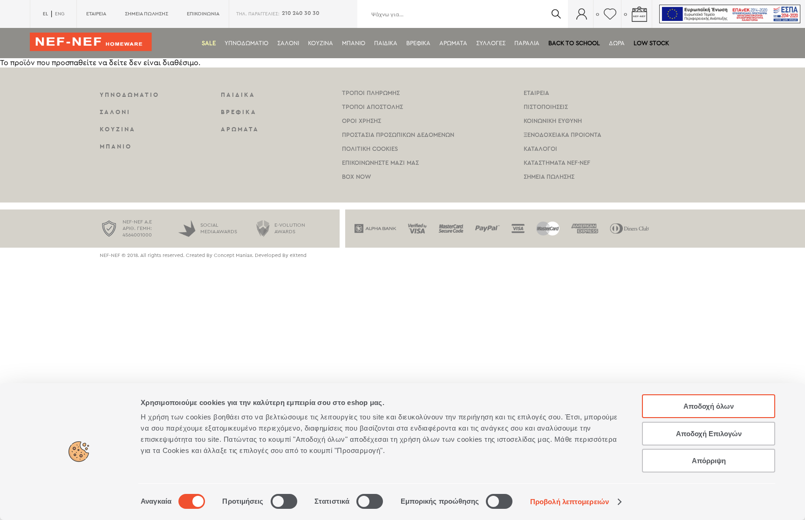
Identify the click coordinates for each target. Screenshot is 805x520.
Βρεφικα (418, 43)
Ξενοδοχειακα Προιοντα (562, 135)
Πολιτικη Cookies (370, 149)
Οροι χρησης (361, 121)
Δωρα (617, 43)
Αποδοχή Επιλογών (709, 434)
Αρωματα (453, 43)
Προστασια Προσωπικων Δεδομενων (398, 135)
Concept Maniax (233, 255)
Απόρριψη (709, 461)
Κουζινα (320, 43)
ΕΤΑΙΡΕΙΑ (96, 13)
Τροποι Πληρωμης (371, 93)
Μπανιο (353, 43)
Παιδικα (385, 43)
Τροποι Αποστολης (372, 107)
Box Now (356, 177)
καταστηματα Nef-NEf (557, 163)
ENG (59, 14)
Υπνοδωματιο (246, 43)
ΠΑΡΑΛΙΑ (526, 43)
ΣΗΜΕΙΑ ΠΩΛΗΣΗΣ (146, 13)
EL (45, 14)
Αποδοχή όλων (708, 406)
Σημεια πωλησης (549, 177)
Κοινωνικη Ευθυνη (553, 121)
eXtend (298, 255)
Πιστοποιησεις (546, 107)
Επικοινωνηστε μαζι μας (380, 163)
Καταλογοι (540, 149)
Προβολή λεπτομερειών (569, 502)
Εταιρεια (536, 93)
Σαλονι (288, 43)
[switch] (284, 501)
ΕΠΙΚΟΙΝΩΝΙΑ (203, 13)
